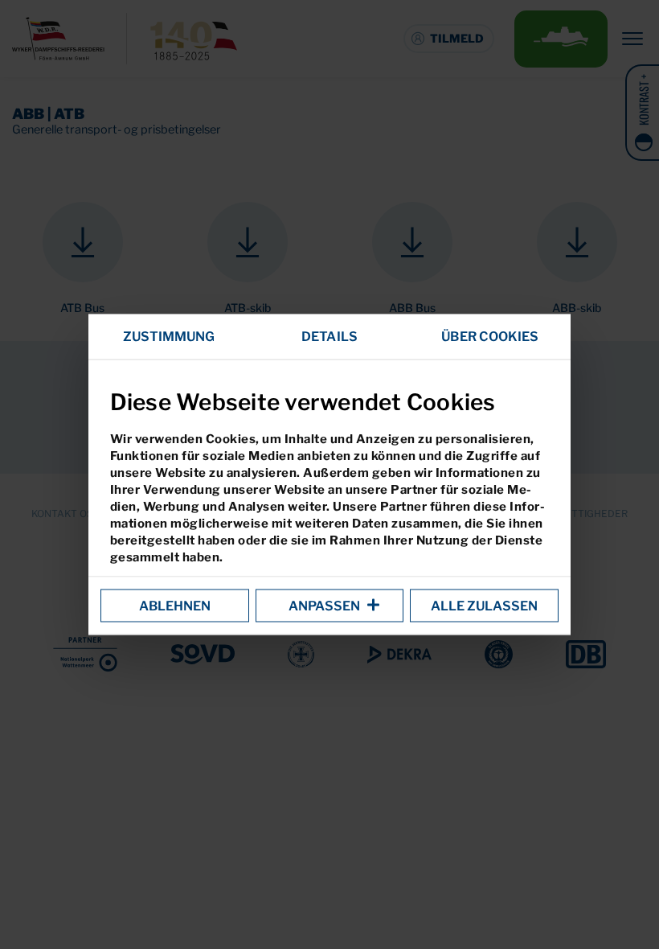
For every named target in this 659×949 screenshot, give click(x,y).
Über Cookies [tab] (489, 336)
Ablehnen (175, 606)
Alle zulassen (484, 606)
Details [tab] (329, 336)
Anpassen (324, 606)
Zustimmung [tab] (169, 336)
